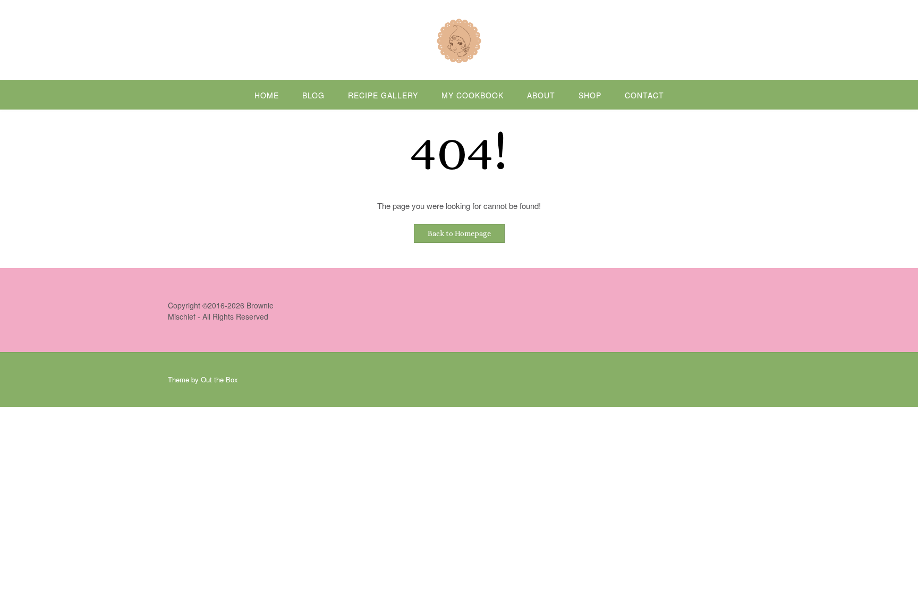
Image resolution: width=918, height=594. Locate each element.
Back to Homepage (459, 233)
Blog (313, 95)
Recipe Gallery (383, 95)
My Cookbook (472, 95)
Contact (644, 95)
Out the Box (219, 379)
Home (266, 95)
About (541, 95)
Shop (590, 95)
